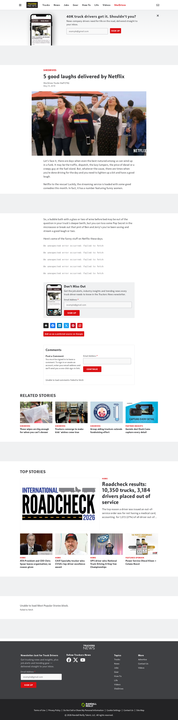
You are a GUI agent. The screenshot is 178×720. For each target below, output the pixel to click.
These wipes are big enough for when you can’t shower (34, 431)
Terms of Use (39, 710)
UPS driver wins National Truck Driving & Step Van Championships (103, 563)
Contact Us (128, 710)
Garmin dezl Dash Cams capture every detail (137, 431)
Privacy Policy (54, 710)
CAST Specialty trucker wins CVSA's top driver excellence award (70, 563)
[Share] (52, 325)
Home (105, 478)
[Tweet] (66, 325)
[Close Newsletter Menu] (157, 15)
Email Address (71, 300)
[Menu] (20, 5)
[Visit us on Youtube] (82, 659)
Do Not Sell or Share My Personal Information (83, 710)
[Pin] (73, 325)
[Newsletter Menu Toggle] (157, 5)
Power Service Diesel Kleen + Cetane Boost (140, 562)
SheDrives (49, 70)
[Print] (46, 325)
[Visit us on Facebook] (68, 659)
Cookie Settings (114, 710)
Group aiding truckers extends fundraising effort (106, 431)
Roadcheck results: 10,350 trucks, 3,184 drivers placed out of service (126, 493)
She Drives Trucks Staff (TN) (56, 83)
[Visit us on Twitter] (75, 659)
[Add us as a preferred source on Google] (79, 325)
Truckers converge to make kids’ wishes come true (69, 431)
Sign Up (115, 30)
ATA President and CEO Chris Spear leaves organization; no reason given (35, 563)
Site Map (140, 710)
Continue (92, 369)
